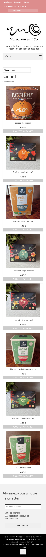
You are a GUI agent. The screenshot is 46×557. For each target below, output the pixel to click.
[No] (43, 545)
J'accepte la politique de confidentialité (17, 517)
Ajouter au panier (23, 131)
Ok (23, 552)
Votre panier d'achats (16, 6)
